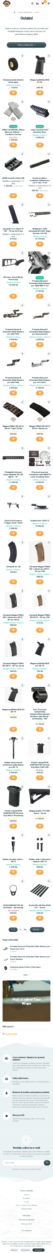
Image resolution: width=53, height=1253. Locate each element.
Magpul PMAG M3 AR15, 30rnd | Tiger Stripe (13, 427)
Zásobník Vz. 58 (13, 567)
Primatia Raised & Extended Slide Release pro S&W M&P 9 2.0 (39, 283)
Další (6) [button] (36, 929)
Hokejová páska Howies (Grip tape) (13, 81)
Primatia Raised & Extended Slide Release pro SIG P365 (13, 380)
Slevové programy (26, 1220)
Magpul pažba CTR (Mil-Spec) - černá (39, 812)
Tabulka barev (26, 1209)
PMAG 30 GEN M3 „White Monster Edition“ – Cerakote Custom (13, 132)
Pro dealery (26, 1231)
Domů (26, 1195)
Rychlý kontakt (11, 1034)
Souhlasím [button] (38, 1250)
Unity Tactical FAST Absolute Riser (40, 131)
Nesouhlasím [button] (25, 1250)
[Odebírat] (47, 1163)
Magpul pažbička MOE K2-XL (39, 81)
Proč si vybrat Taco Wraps (26, 1002)
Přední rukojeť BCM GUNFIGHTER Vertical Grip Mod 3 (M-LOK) (40, 764)
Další (25, 975)
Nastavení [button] (14, 1250)
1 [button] (14, 930)
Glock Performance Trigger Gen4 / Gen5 (13, 522)
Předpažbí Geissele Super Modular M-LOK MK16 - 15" (13, 474)
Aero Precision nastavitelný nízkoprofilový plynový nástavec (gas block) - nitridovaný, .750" (40, 714)
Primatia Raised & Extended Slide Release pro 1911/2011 (39, 380)
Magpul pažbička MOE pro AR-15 (39, 664)
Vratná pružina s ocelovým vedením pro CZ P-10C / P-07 (40, 180)
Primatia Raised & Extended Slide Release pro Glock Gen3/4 (39, 331)
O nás (26, 1202)
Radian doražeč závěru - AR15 (13, 860)
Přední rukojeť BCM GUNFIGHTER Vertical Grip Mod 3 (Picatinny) (13, 813)
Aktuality (26, 1215)
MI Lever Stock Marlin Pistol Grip (13, 278)
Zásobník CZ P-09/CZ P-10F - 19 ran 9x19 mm (13, 230)
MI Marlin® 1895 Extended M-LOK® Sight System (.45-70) (40, 231)
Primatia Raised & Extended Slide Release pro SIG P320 (13, 331)
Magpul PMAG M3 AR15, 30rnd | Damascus (39, 427)
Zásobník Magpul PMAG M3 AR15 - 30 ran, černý (13, 664)
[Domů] (7, 3)
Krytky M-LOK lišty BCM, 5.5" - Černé (40, 906)
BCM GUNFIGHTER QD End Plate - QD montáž (13, 906)
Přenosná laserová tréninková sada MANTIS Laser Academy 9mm (40, 474)
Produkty (26, 1198)
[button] (13, 92)
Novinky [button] (13, 126)
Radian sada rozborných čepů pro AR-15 (40, 860)
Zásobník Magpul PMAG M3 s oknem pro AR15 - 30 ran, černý (13, 617)
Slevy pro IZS (26, 1224)
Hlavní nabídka (26, 1191)
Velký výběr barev (20, 1078)
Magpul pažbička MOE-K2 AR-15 (13, 710)
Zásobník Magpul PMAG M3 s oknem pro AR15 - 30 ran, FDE (39, 569)
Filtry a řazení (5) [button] (25, 45)
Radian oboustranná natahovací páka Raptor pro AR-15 (13, 764)
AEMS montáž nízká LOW (13, 178)
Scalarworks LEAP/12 (39, 521)
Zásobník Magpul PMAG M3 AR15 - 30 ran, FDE (39, 616)
